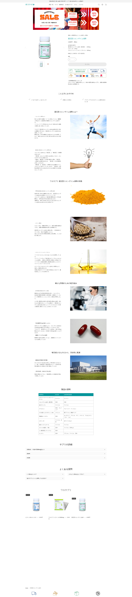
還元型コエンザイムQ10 (78, 517)
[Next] (64, 47)
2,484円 (41, 517)
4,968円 (88, 517)
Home (26, 588)
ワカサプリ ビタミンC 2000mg (56, 517)
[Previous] (25, 47)
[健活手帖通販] (29, 4)
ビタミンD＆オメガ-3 (30, 517)
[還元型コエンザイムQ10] (41, 64)
